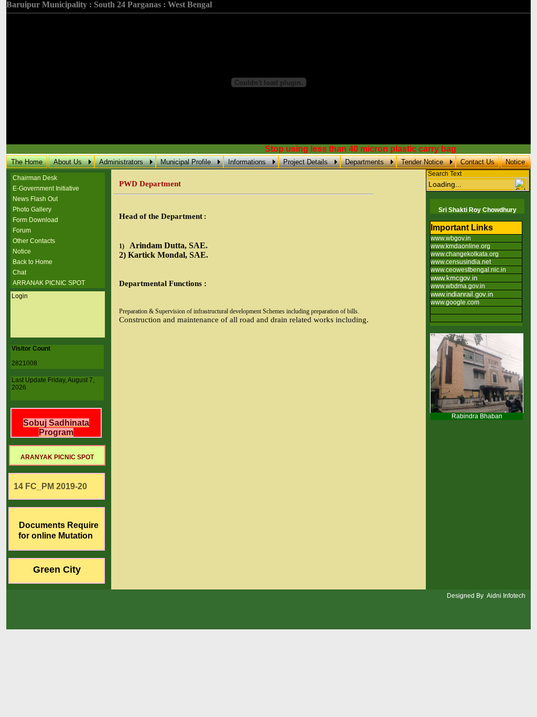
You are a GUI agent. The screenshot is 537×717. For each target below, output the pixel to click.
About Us (67, 162)
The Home (26, 162)
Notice (515, 162)
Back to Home (32, 262)
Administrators (121, 162)
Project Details (305, 162)
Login (20, 296)
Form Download (35, 220)
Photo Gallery (32, 209)
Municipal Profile (185, 162)
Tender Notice (422, 162)
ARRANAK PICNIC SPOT (49, 283)
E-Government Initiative (46, 188)
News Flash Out (35, 199)
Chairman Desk (35, 178)
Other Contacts (34, 241)
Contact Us (477, 162)
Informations (247, 162)
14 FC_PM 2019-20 (48, 486)
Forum (22, 230)
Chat (19, 272)
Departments (364, 162)
